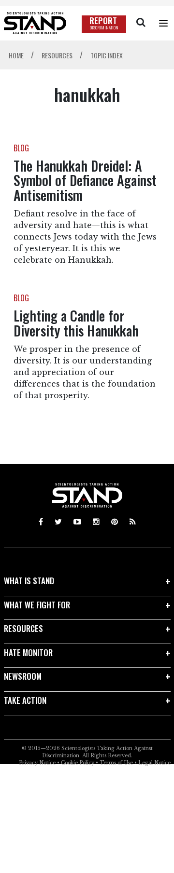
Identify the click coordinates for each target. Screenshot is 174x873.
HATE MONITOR (28, 652)
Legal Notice (154, 763)
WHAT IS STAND (29, 581)
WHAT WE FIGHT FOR (37, 605)
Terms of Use (116, 763)
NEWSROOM (23, 676)
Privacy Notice (37, 763)
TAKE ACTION (25, 700)
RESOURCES (23, 628)
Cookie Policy (77, 763)
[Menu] (163, 23)
